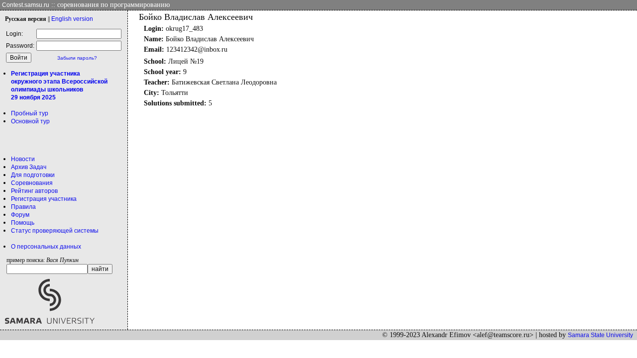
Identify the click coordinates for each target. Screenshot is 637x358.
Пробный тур (29, 113)
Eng (72, 18)
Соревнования (32, 182)
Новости (23, 159)
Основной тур (30, 121)
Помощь (22, 222)
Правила (23, 206)
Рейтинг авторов (34, 190)
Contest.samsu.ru (25, 4)
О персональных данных (46, 246)
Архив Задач (28, 167)
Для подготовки (33, 175)
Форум (20, 214)
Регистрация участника (44, 198)
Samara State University (600, 335)
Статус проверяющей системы (55, 230)
